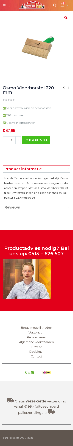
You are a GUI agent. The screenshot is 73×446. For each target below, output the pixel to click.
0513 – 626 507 (46, 254)
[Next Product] (68, 87)
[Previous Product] (64, 87)
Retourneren (36, 337)
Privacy (36, 347)
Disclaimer (36, 351)
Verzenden (36, 332)
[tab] (36, 168)
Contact (36, 356)
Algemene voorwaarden (36, 342)
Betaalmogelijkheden (36, 327)
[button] (65, 20)
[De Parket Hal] (26, 5)
